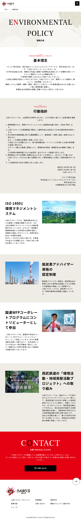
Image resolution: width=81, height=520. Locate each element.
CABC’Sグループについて (20, 500)
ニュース (14, 507)
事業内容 (14, 503)
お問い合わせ (42, 468)
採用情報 (38, 500)
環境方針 (53, 500)
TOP (5, 9)
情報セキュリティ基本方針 (60, 503)
